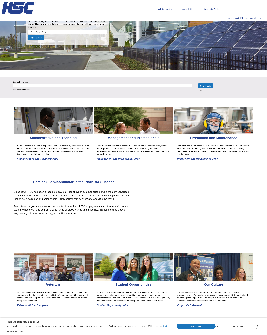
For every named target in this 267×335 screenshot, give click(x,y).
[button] (89, 331)
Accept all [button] (196, 326)
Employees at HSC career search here (244, 18)
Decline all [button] (237, 326)
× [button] (264, 321)
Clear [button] (201, 90)
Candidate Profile (211, 9)
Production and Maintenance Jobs (197, 158)
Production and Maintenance (213, 138)
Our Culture (213, 284)
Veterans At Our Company (32, 305)
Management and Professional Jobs (118, 158)
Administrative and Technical (53, 138)
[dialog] (133, 326)
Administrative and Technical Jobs (37, 158)
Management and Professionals (133, 138)
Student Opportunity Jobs (112, 305)
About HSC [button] (187, 9)
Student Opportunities (133, 284)
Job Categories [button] (165, 9)
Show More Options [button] (21, 89)
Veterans (53, 284)
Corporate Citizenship (190, 305)
